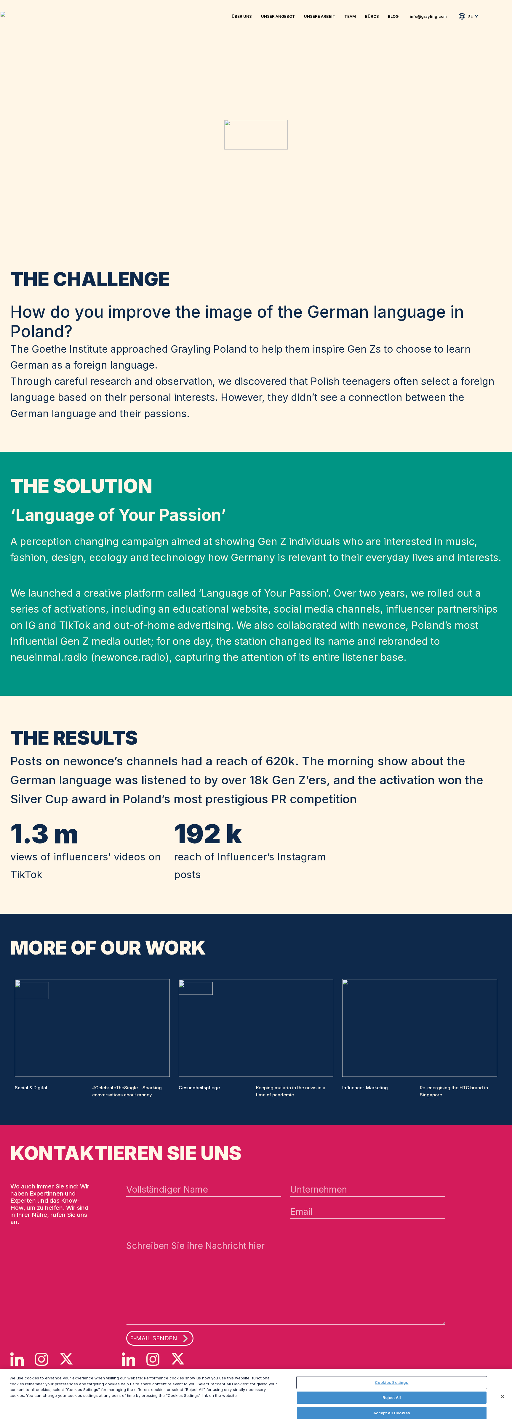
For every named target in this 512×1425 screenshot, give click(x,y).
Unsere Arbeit (319, 16)
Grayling (5, 14)
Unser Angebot (278, 16)
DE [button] (470, 16)
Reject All (392, 1397)
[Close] (502, 1396)
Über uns (242, 16)
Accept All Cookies (391, 1412)
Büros (372, 16)
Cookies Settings (391, 1382)
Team (350, 16)
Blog (393, 16)
